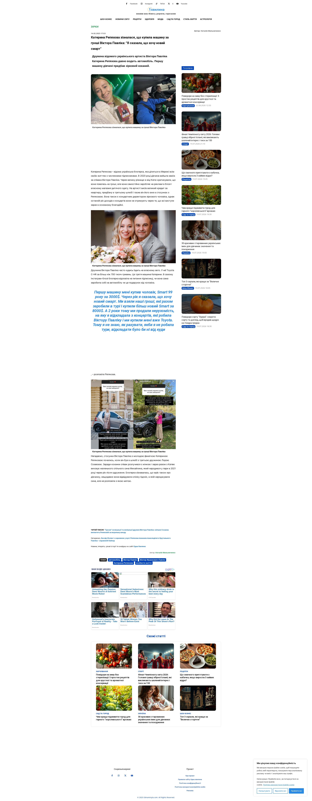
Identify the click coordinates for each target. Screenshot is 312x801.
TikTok (162, 4)
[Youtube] (177, 4)
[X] (169, 4)
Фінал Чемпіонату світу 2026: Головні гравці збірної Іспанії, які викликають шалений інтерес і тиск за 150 (200, 137)
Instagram (148, 4)
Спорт (185, 144)
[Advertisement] (133, 150)
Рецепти (186, 179)
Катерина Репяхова (123, 563)
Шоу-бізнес (187, 288)
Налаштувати (264, 791)
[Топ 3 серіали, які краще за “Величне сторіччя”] (201, 268)
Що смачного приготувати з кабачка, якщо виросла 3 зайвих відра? (197, 677)
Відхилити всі (280, 791)
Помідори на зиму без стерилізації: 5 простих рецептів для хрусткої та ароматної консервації (200, 99)
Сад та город (188, 214)
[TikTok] (157, 4)
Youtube (184, 4)
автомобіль (114, 559)
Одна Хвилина (140, 546)
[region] (280, 777)
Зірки (94, 26)
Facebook (133, 4)
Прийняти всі (296, 791)
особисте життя (144, 563)
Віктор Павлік (130, 559)
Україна (186, 253)
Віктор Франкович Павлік (152, 559)
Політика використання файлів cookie (278, 785)
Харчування (188, 105)
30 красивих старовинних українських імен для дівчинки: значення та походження (201, 246)
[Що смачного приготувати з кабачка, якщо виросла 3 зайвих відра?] (201, 160)
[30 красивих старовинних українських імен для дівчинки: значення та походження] (201, 230)
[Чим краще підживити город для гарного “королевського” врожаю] (201, 195)
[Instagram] (142, 4)
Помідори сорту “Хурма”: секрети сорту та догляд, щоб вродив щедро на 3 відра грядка (200, 320)
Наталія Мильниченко (211, 31)
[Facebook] (127, 4)
